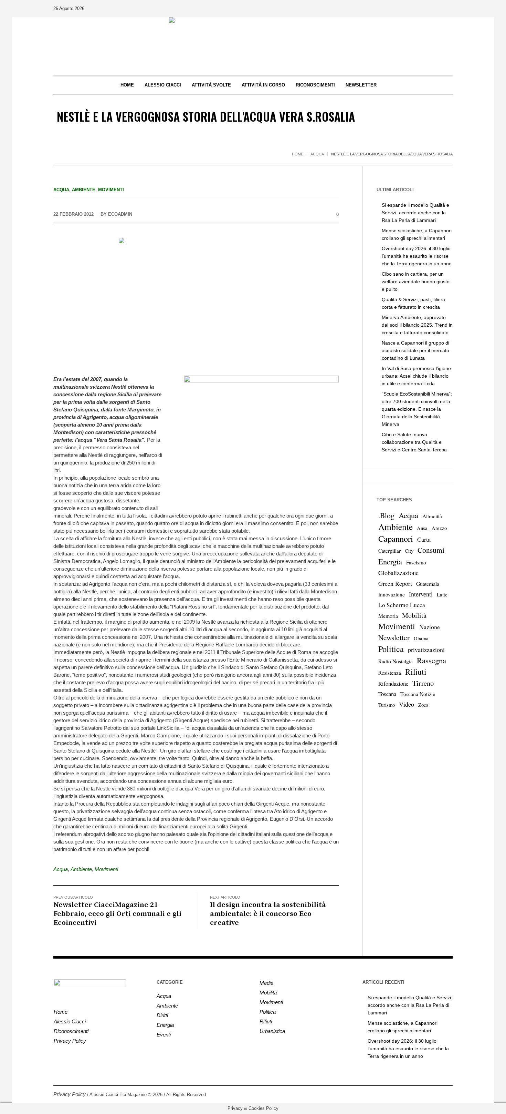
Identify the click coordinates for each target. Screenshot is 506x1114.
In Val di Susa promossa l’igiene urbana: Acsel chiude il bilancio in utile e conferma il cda (416, 376)
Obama (421, 638)
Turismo (386, 705)
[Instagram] (447, 1094)
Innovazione (391, 594)
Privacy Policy (70, 1041)
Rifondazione (393, 683)
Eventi (164, 1035)
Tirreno (423, 683)
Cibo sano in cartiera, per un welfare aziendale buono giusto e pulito (416, 281)
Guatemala (427, 583)
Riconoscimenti (71, 1031)
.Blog (386, 515)
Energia (390, 561)
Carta (424, 539)
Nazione (429, 627)
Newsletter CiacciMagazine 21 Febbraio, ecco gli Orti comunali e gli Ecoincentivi (117, 913)
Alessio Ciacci (70, 1021)
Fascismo (416, 562)
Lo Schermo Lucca (401, 605)
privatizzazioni (426, 649)
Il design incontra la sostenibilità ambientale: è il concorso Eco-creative (268, 913)
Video (406, 704)
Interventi (421, 594)
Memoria (388, 615)
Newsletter (394, 637)
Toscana (387, 694)
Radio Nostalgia (395, 661)
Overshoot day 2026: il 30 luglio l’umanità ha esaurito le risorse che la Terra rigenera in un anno (417, 256)
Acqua (317, 154)
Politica (391, 649)
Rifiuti (415, 671)
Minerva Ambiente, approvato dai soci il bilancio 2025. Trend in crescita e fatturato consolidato (417, 325)
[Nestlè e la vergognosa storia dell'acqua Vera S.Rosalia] (196, 302)
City (409, 551)
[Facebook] (437, 1094)
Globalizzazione (398, 573)
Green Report (395, 583)
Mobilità (414, 615)
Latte (442, 594)
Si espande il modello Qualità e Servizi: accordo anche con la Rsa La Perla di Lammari (415, 212)
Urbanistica (272, 1031)
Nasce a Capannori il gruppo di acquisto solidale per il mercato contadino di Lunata (415, 350)
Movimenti (111, 189)
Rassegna (431, 660)
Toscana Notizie (417, 693)
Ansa (422, 528)
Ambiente (83, 189)
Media (266, 983)
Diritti (162, 1015)
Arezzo (439, 528)
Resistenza (389, 672)
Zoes (423, 705)
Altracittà (432, 516)
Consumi (431, 550)
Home (297, 154)
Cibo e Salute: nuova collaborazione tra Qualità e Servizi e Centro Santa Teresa (414, 442)
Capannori (395, 538)
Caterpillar (389, 550)
